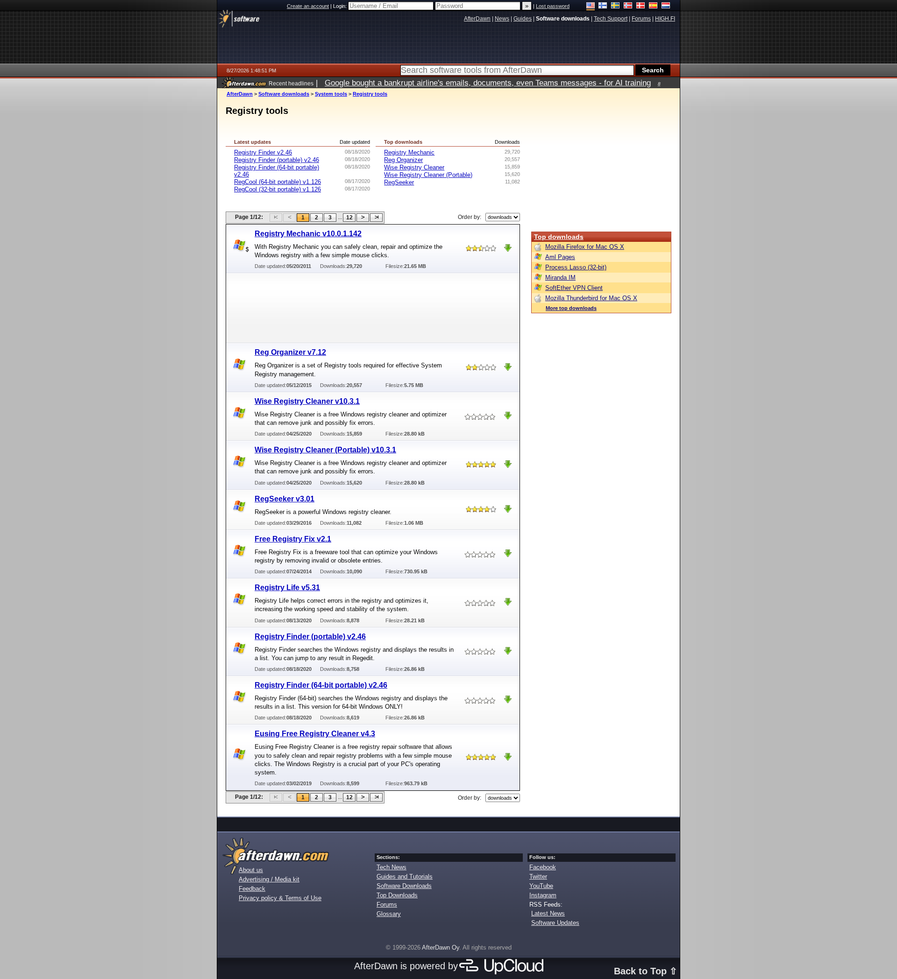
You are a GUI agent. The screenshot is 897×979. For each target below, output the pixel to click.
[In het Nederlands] (666, 6)
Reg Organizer (403, 159)
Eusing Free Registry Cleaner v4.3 (315, 734)
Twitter (538, 876)
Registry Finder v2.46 (263, 152)
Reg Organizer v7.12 (290, 352)
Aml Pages (560, 257)
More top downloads (571, 308)
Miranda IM (560, 277)
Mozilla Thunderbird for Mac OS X (591, 298)
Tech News (391, 867)
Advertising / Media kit (269, 879)
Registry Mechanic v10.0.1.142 (308, 234)
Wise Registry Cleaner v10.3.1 (307, 401)
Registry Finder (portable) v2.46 (276, 159)
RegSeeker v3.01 (284, 499)
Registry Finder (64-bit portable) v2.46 (321, 685)
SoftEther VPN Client (574, 287)
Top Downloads (397, 895)
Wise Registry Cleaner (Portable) (428, 174)
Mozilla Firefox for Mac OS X (584, 246)
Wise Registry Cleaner (414, 167)
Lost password (553, 6)
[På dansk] (640, 6)
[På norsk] (628, 6)
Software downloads (283, 94)
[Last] (376, 217)
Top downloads (559, 236)
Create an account (308, 6)
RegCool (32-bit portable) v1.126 (277, 189)
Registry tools (370, 94)
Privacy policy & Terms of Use (280, 898)
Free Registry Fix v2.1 (293, 539)
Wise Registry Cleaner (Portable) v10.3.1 (325, 450)
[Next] (362, 217)
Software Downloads (404, 885)
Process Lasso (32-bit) (575, 267)
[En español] (653, 6)
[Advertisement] (373, 308)
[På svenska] (615, 6)
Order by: (469, 217)
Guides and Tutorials (405, 876)
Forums (387, 904)
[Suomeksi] (602, 6)
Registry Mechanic (409, 152)
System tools (331, 94)
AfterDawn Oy (440, 947)
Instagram (542, 895)
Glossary (389, 913)
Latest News (548, 913)
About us (251, 869)
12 (349, 217)
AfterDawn (240, 94)
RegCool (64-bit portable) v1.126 (277, 181)
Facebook (542, 867)
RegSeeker (399, 182)
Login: (340, 6)
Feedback (252, 888)
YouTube (541, 885)
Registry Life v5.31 (287, 588)
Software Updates (555, 922)
